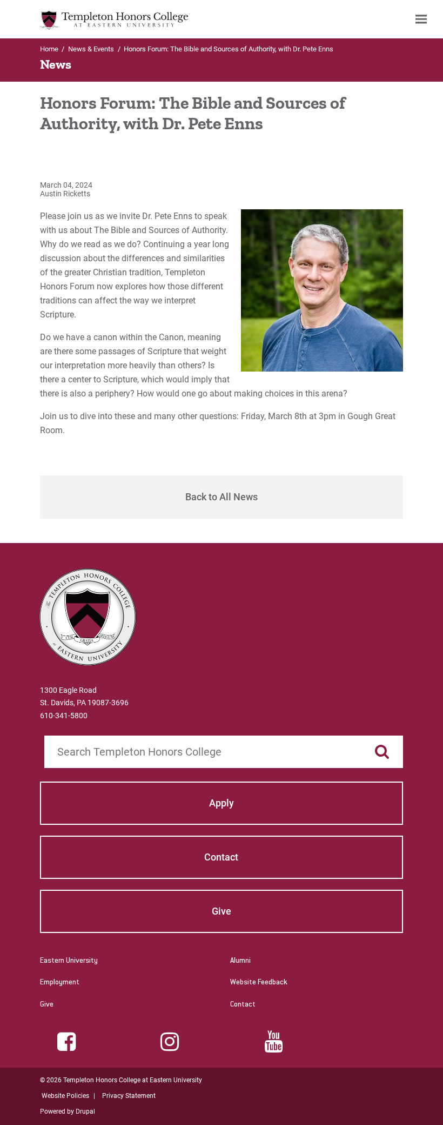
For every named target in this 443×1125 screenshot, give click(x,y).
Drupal (85, 1111)
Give (46, 1005)
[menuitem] (421, 19)
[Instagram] (169, 1042)
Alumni (240, 961)
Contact (243, 1005)
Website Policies (65, 1096)
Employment (59, 983)
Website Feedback (258, 983)
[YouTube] (273, 1042)
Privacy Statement (129, 1096)
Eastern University (69, 961)
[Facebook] (66, 1042)
